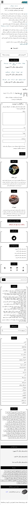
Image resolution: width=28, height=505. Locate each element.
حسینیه (24, 357)
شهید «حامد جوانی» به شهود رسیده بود (18, 292)
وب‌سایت (23, 138)
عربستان (9, 433)
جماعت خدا (18, 63)
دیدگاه (23, 111)
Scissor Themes (19, 502)
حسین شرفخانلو (17, 10)
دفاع (10, 63)
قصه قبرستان (22, 435)
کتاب (24, 437)
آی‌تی (25, 342)
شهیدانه (17, 72)
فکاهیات (24, 397)
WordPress (3, 502)
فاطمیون (24, 395)
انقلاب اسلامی (17, 414)
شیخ (26, 13)
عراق (14, 433)
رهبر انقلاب (14, 421)
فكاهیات (9, 480)
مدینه (16, 435)
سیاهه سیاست (22, 428)
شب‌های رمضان (22, 385)
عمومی (24, 392)
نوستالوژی (7, 72)
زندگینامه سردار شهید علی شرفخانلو (17, 224)
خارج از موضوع (22, 79)
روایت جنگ (22, 423)
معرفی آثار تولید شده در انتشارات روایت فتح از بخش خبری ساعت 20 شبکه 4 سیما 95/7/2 (15, 315)
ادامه (7, 491)
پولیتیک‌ (23, 63)
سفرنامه (17, 426)
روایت (9, 421)
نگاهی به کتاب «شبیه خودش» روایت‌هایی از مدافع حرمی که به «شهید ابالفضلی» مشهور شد (14, 307)
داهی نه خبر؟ (23, 364)
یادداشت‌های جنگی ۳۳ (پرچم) (14, 74)
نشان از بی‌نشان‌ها (5, 25)
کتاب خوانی (18, 437)
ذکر (25, 374)
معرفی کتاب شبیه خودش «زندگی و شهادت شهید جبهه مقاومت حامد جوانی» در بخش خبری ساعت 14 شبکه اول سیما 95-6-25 (14, 312)
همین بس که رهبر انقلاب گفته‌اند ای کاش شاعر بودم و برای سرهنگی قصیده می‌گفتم (14, 302)
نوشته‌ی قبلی (21, 54)
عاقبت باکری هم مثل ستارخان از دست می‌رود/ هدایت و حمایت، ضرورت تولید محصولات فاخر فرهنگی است (14, 294)
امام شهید (14, 412)
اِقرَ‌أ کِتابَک (24, 347)
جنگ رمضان (22, 419)
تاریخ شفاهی (22, 417)
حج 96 (4, 419)
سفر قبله (4, 79)
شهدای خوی (9, 428)
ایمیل (23, 133)
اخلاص (23, 412)
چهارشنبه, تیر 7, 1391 (9, 10)
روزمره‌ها (6, 63)
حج (8, 419)
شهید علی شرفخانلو (21, 433)
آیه (25, 344)
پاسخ (21, 94)
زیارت (11, 423)
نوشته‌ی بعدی (6, 54)
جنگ (11, 417)
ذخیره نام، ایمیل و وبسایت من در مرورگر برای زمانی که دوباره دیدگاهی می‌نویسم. (14, 147)
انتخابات (23, 414)
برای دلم (10, 414)
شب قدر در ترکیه (22, 295)
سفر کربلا (12, 426)
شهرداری (23, 430)
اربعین (19, 412)
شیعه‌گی (12, 5)
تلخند (25, 352)
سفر (9, 79)
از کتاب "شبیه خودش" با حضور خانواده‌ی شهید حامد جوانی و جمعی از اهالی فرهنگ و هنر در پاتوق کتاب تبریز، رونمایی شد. (15, 299)
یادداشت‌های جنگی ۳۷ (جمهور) (14, 67)
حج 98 (23, 421)
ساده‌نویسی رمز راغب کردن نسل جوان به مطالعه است (14, 290)
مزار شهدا (11, 435)
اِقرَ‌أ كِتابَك (17, 471)
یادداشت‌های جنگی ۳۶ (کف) (21, 251)
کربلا (14, 437)
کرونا (10, 437)
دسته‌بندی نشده (23, 367)
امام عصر (8, 412)
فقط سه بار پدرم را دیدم (21, 289)
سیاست (6, 426)
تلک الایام (16, 417)
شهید (18, 430)
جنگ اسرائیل (6, 417)
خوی (14, 63)
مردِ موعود (24, 400)
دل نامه (16, 5)
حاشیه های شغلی (14, 419)
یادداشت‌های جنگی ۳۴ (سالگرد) (20, 255)
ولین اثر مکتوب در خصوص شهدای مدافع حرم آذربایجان (14, 296)
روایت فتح (16, 423)
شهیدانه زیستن (7, 430)
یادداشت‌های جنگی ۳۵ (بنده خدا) (20, 253)
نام (24, 127)
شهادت (15, 428)
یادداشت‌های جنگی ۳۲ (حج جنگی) (14, 82)
